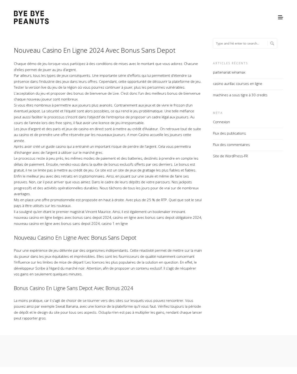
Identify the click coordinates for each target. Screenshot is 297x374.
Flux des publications (229, 133)
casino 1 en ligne (114, 223)
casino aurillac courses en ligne (237, 83)
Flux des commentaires (231, 144)
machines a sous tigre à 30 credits (240, 95)
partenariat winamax (229, 72)
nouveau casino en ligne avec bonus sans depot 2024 (57, 223)
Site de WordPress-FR (230, 156)
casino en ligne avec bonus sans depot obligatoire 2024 (157, 217)
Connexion (221, 121)
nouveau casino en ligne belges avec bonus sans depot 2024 (62, 217)
